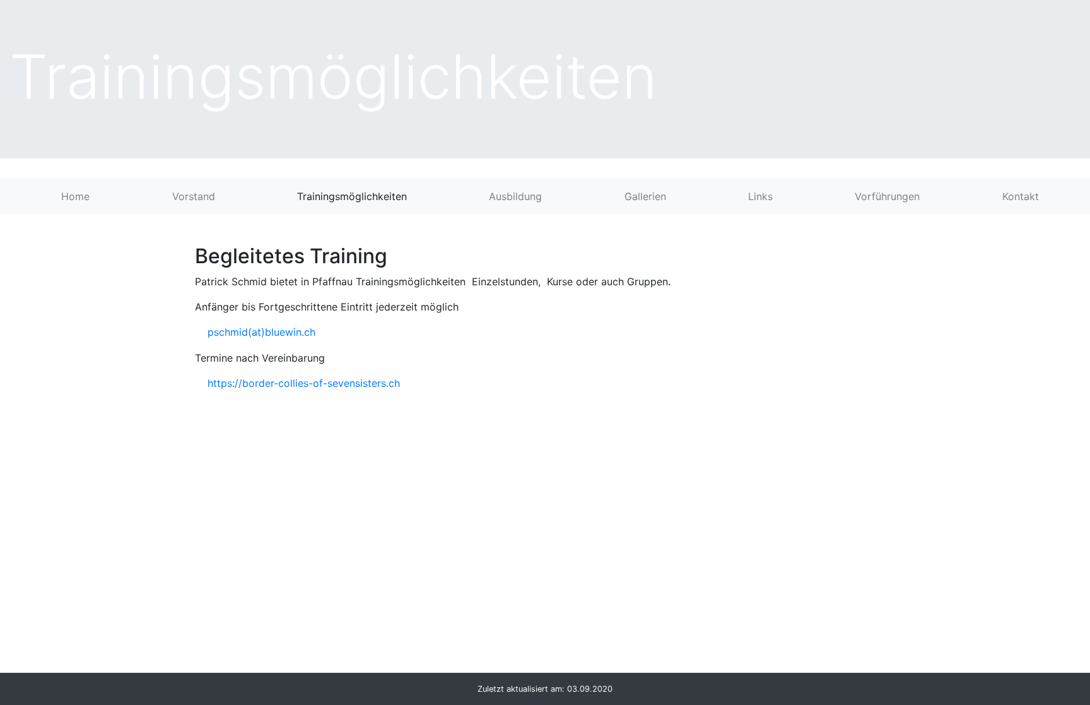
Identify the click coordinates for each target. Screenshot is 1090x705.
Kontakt (1020, 196)
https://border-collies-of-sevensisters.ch (304, 383)
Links (760, 196)
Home (75, 196)
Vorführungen (887, 196)
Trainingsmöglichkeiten (352, 196)
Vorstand (193, 196)
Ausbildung (515, 196)
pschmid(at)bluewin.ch (261, 332)
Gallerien (645, 196)
